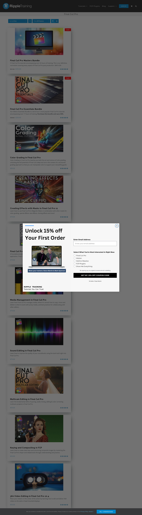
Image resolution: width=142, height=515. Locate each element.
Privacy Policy (84, 511)
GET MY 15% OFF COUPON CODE (95, 275)
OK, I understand (106, 511)
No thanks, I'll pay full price (95, 281)
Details (91, 511)
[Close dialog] (117, 225)
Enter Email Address (82, 240)
